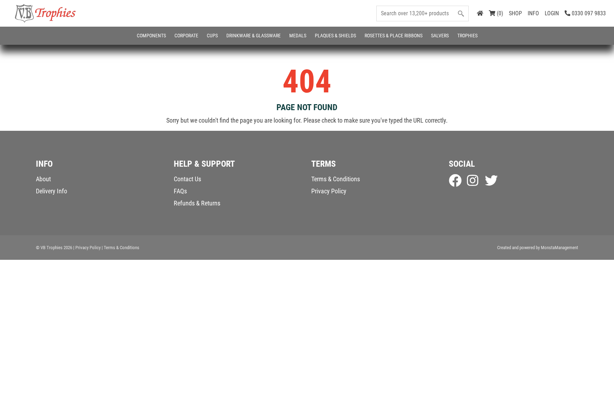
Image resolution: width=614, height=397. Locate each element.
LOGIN (552, 13)
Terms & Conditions (335, 179)
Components (151, 35)
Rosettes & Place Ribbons (393, 35)
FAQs (180, 191)
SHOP (515, 13)
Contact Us (187, 179)
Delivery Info (51, 191)
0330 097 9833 (588, 13)
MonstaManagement (559, 247)
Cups (212, 35)
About (43, 179)
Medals (297, 35)
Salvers (440, 35)
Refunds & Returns (197, 203)
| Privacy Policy (87, 247)
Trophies (467, 35)
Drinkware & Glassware (253, 35)
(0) (499, 13)
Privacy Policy (328, 191)
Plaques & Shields (335, 35)
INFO (533, 13)
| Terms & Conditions (120, 247)
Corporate (186, 35)
